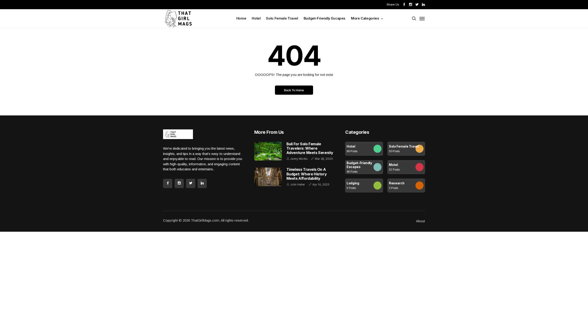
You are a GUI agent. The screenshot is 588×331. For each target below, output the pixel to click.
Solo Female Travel (282, 18)
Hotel (256, 18)
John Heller (297, 184)
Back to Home (294, 90)
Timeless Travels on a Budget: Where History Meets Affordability (306, 173)
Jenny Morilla (298, 158)
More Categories (365, 18)
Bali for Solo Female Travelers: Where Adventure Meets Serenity (309, 148)
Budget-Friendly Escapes (324, 18)
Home (241, 18)
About (420, 221)
